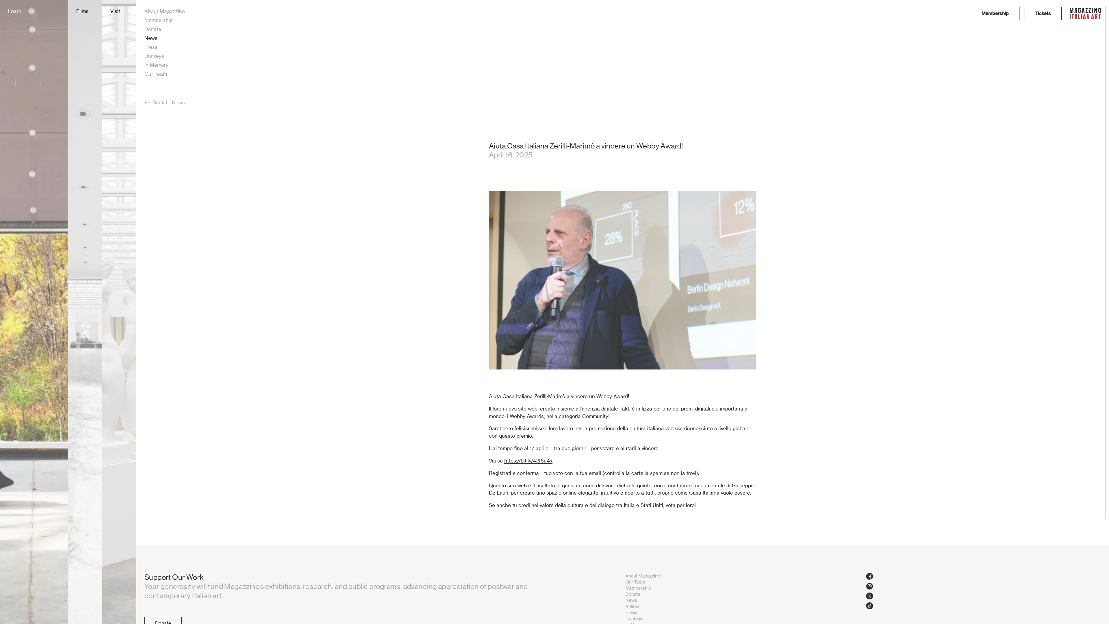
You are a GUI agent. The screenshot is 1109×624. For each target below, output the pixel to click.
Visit (115, 11)
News (150, 38)
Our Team (155, 74)
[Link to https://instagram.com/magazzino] (983, 586)
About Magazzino (164, 11)
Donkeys (154, 56)
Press (150, 47)
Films (82, 11)
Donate (152, 29)
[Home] (1085, 13)
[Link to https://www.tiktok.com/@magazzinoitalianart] (983, 605)
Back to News (168, 102)
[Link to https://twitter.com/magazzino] (983, 596)
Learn (14, 11)
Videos (632, 606)
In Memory (156, 65)
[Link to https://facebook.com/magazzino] (983, 576)
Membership (158, 20)
